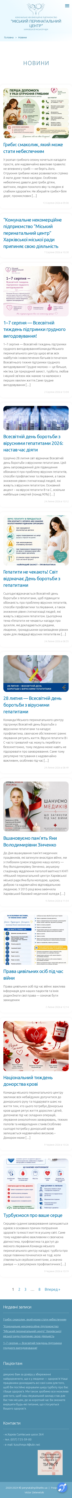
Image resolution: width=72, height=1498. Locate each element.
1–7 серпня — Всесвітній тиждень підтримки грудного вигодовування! (34, 329)
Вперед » (52, 1289)
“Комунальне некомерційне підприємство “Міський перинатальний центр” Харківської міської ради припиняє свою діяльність (32, 233)
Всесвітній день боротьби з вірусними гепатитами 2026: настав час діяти (33, 443)
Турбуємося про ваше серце (32, 1215)
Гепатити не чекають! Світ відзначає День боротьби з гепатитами (31, 578)
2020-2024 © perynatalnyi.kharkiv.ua (26, 1487)
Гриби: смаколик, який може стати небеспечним (34, 1319)
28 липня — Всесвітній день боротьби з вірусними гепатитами (32, 705)
